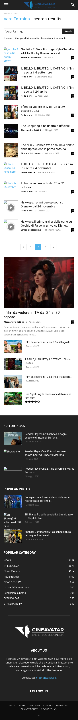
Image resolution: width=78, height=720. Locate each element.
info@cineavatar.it (46, 677)
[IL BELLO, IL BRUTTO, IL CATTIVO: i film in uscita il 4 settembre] (11, 73)
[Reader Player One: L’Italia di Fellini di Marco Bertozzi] (13, 473)
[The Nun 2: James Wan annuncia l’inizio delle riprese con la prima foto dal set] (11, 150)
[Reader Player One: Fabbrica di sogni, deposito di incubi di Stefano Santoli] (13, 438)
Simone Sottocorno (31, 57)
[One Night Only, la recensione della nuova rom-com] (13, 398)
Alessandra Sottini (31, 130)
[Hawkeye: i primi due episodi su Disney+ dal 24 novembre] (11, 207)
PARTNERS (35, 705)
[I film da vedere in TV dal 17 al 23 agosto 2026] (13, 346)
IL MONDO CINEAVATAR (55, 705)
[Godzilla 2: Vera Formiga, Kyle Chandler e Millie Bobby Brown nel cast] (11, 54)
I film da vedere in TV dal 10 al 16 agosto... (48, 376)
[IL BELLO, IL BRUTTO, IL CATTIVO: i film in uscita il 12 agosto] (13, 364)
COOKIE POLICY (49, 709)
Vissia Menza (28, 172)
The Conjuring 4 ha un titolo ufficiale (45, 126)
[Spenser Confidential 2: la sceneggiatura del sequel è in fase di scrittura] (13, 536)
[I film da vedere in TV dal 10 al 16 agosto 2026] (13, 381)
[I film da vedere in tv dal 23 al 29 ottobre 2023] (11, 112)
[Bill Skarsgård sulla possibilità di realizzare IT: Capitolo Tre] (13, 522)
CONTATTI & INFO (17, 705)
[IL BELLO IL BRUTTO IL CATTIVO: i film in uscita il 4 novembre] (11, 169)
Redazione (26, 76)
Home (7, 13)
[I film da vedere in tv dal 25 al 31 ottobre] (11, 188)
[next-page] (53, 247)
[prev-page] (23, 247)
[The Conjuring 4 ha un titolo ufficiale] (11, 131)
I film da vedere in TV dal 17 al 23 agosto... (48, 342)
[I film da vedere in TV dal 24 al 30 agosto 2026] (39, 282)
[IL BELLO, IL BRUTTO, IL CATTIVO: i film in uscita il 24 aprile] (11, 93)
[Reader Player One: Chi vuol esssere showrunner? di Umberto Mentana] (13, 456)
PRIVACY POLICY (29, 709)
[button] (6, 5)
